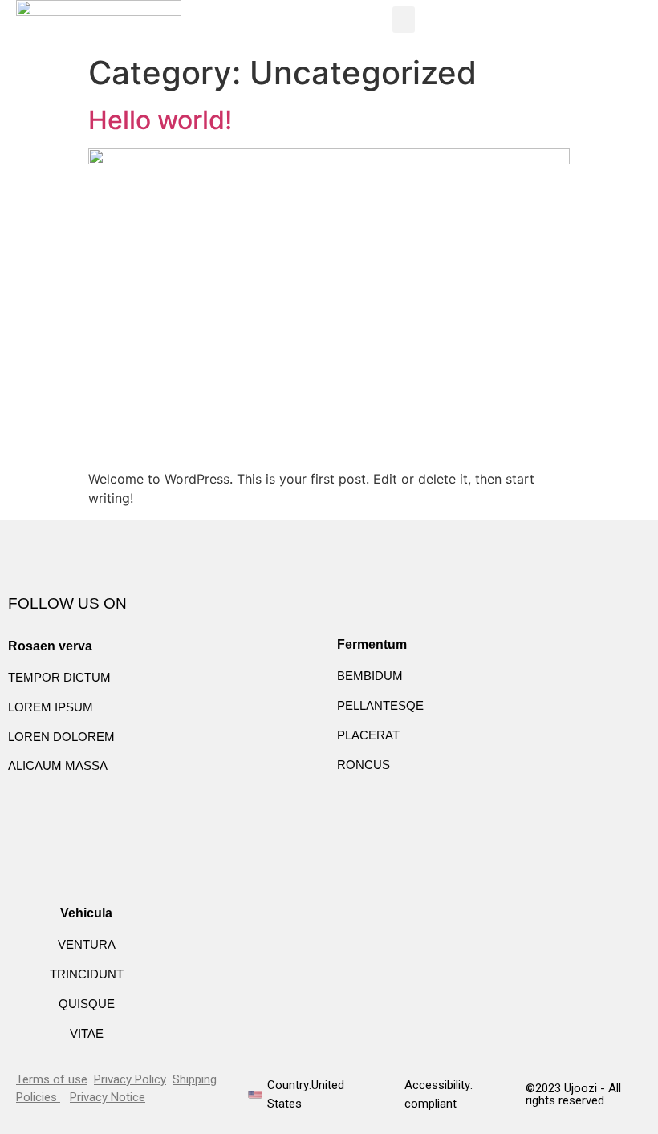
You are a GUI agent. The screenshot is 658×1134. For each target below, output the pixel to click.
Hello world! (160, 120)
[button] (403, 19)
